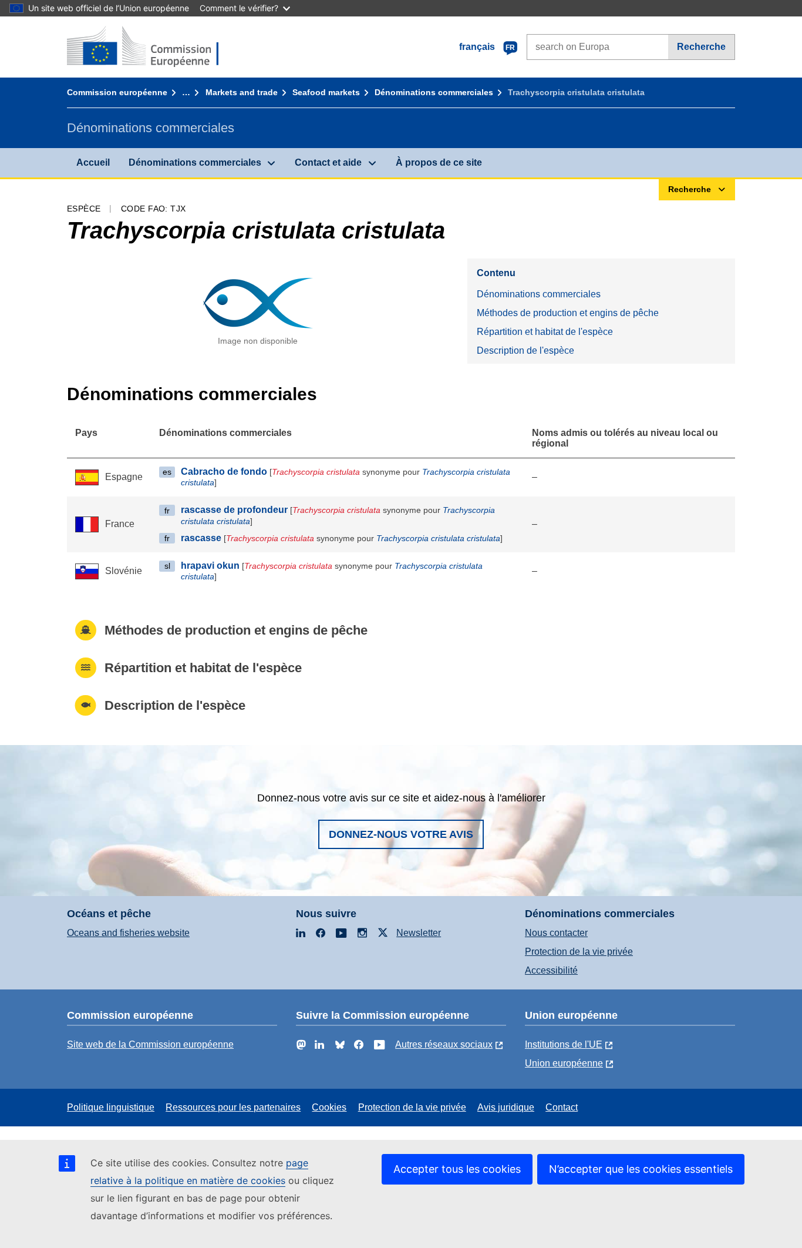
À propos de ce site (439, 162)
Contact (561, 1107)
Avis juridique (505, 1107)
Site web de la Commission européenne (150, 1044)
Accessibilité (551, 970)
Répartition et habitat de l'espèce (545, 332)
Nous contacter (556, 933)
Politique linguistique (110, 1107)
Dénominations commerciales (434, 92)
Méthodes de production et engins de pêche (568, 313)
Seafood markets (326, 92)
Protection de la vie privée (579, 952)
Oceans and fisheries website (128, 933)
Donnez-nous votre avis (401, 834)
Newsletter (418, 933)
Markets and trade (241, 92)
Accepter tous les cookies (457, 1169)
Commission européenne (117, 92)
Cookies (329, 1107)
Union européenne (564, 1063)
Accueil (93, 162)
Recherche (701, 47)
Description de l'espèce (525, 350)
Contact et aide (328, 162)
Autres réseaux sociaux (444, 1044)
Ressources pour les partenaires (233, 1107)
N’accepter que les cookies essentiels (641, 1169)
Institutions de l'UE (563, 1044)
